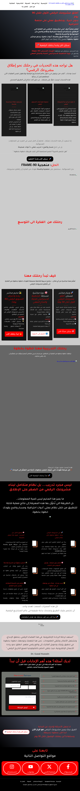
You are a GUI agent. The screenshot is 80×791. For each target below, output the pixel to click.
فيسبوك (68, 772)
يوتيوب (30, 772)
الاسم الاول (34, 682)
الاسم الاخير (27, 682)
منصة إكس (49, 772)
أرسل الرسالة (22, 708)
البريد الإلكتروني (16, 681)
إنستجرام (12, 772)
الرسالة (34, 693)
